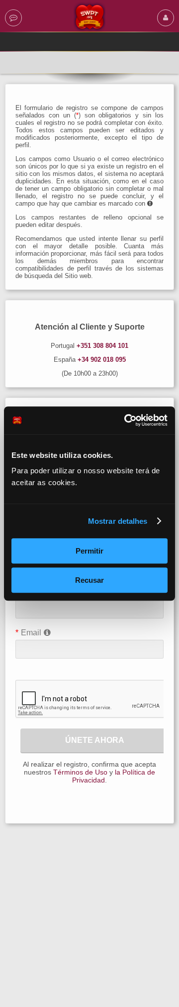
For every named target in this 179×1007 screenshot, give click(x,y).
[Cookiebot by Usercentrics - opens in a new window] (126, 420)
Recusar (89, 580)
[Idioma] (13, 17)
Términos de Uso (80, 772)
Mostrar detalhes (118, 521)
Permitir (89, 551)
